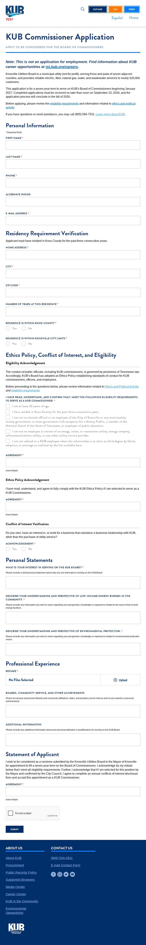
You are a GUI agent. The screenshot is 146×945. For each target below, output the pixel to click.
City (9, 266)
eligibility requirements (64, 103)
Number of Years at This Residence (32, 304)
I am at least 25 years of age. (31, 406)
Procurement (15, 865)
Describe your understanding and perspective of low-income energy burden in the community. (68, 597)
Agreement (15, 455)
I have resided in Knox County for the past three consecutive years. (56, 412)
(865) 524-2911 (62, 858)
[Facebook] (53, 874)
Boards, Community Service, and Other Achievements (45, 693)
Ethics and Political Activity (122, 386)
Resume (12, 671)
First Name (14, 138)
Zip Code (13, 285)
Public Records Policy (21, 872)
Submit (15, 829)
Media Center (15, 887)
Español (117, 17)
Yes (14, 328)
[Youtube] (72, 874)
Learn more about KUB (110, 114)
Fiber (132, 9)
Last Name (14, 157)
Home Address (17, 247)
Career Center (16, 894)
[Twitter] (66, 874)
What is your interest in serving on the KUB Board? (44, 567)
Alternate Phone (18, 194)
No (30, 328)
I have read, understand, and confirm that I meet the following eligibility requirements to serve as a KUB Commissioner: (72, 398)
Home (134, 17)
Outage (97, 9)
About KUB (14, 858)
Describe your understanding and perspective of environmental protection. (64, 631)
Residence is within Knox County (31, 323)
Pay (115, 9)
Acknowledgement (20, 543)
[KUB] (24, 11)
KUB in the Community (22, 901)
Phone (11, 175)
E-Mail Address (17, 213)
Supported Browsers (20, 879)
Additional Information (23, 724)
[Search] (83, 9)
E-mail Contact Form (65, 865)
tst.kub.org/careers (62, 67)
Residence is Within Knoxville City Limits (36, 338)
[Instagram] (59, 874)
